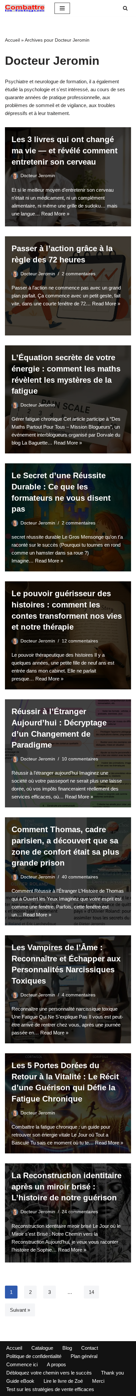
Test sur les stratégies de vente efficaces (50, 1389)
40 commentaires (80, 876)
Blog (67, 1348)
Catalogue (42, 1348)
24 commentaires (80, 1211)
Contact (89, 1348)
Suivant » (20, 1310)
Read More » (55, 213)
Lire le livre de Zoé (63, 1381)
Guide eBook (20, 1381)
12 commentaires (80, 641)
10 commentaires (80, 758)
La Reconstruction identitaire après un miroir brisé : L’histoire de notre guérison (66, 1186)
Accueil (12, 40)
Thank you (112, 1373)
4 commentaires (78, 994)
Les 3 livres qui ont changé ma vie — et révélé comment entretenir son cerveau (65, 150)
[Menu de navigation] (62, 8)
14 (91, 1292)
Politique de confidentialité (33, 1356)
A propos (56, 1364)
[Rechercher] (125, 8)
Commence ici (22, 1364)
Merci (98, 1381)
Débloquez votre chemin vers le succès (49, 1373)
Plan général (84, 1356)
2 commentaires (78, 273)
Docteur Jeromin (37, 175)
